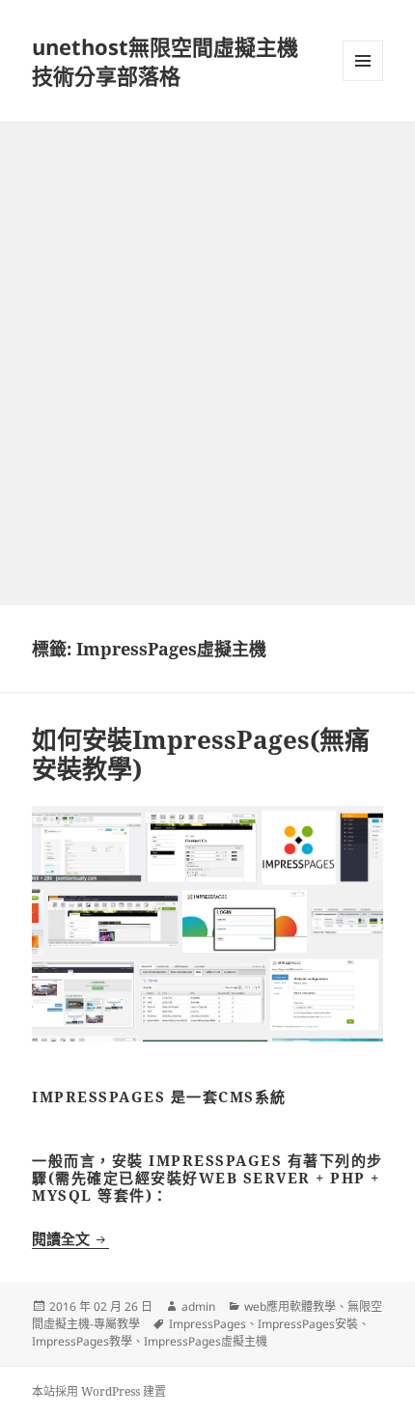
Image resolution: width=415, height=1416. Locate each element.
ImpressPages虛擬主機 (205, 1341)
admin (198, 1306)
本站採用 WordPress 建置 (99, 1391)
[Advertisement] (207, 339)
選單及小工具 (363, 61)
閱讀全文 (70, 1238)
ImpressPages (207, 1324)
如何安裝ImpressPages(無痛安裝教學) (201, 754)
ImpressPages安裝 (308, 1324)
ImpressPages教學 (82, 1341)
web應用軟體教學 (290, 1306)
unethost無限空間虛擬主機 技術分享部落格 (165, 61)
